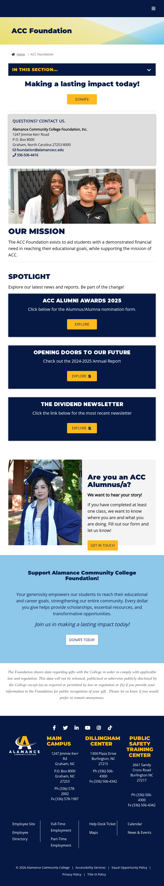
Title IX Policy (96, 874)
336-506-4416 (27, 155)
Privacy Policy (71, 874)
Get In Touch (103, 545)
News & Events (139, 832)
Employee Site (23, 824)
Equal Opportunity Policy (129, 867)
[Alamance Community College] (26, 8)
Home (21, 54)
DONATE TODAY (82, 639)
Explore (82, 324)
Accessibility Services (91, 867)
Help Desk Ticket (102, 824)
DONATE (82, 99)
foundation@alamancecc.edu (40, 149)
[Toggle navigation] (149, 70)
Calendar (135, 824)
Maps (93, 832)
